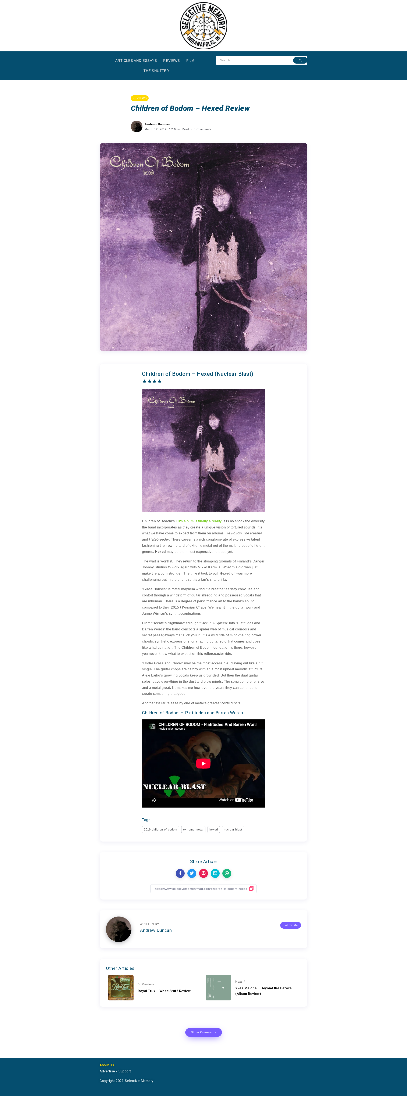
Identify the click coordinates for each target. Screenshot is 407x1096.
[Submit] (300, 60)
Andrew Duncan (157, 124)
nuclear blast (233, 829)
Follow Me (290, 925)
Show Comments (203, 1032)
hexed (213, 829)
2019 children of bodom (160, 829)
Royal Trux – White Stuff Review (164, 991)
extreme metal (193, 829)
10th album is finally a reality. (199, 521)
